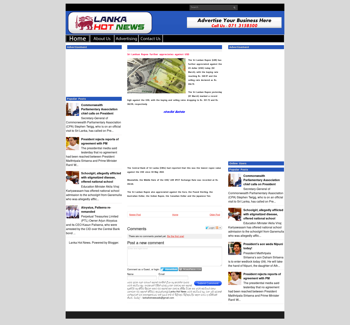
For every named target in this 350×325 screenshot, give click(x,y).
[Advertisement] (94, 72)
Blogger (113, 242)
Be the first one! (175, 236)
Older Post (215, 214)
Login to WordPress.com (190, 269)
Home (175, 214)
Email (162, 274)
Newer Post (135, 214)
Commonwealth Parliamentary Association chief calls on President (99, 109)
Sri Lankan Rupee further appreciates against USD (158, 54)
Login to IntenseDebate (169, 269)
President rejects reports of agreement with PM (100, 141)
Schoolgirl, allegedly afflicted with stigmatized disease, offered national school (101, 177)
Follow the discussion (218, 227)
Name (130, 274)
